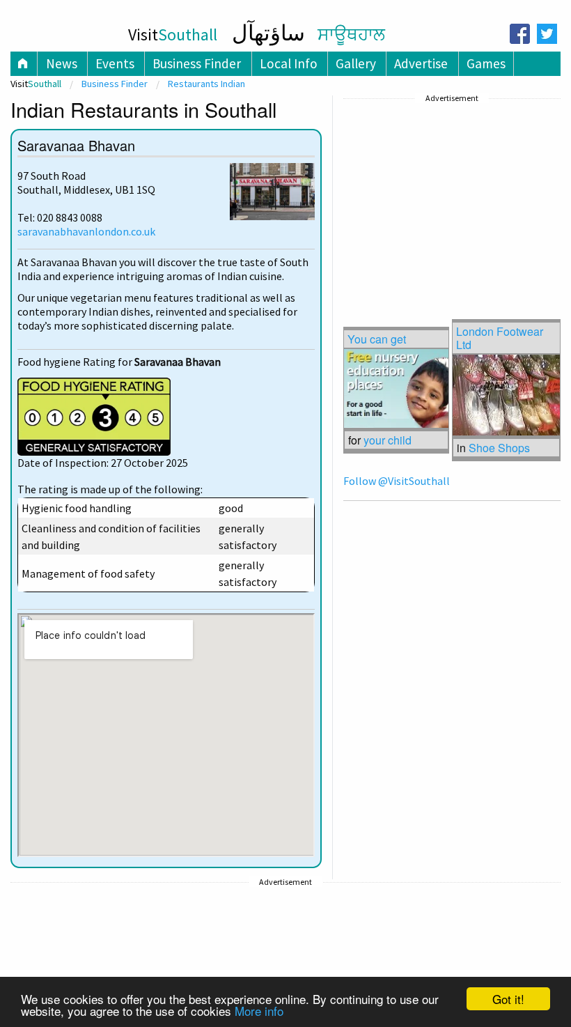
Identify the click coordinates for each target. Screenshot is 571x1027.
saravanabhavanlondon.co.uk (86, 231)
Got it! (508, 998)
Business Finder (196, 63)
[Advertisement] (447, 194)
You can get (376, 339)
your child (387, 440)
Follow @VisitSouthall (396, 481)
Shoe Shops (499, 448)
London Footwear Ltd (499, 338)
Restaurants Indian (206, 83)
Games (486, 63)
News (61, 63)
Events (114, 63)
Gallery (356, 63)
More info (259, 1010)
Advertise (421, 63)
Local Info (289, 63)
